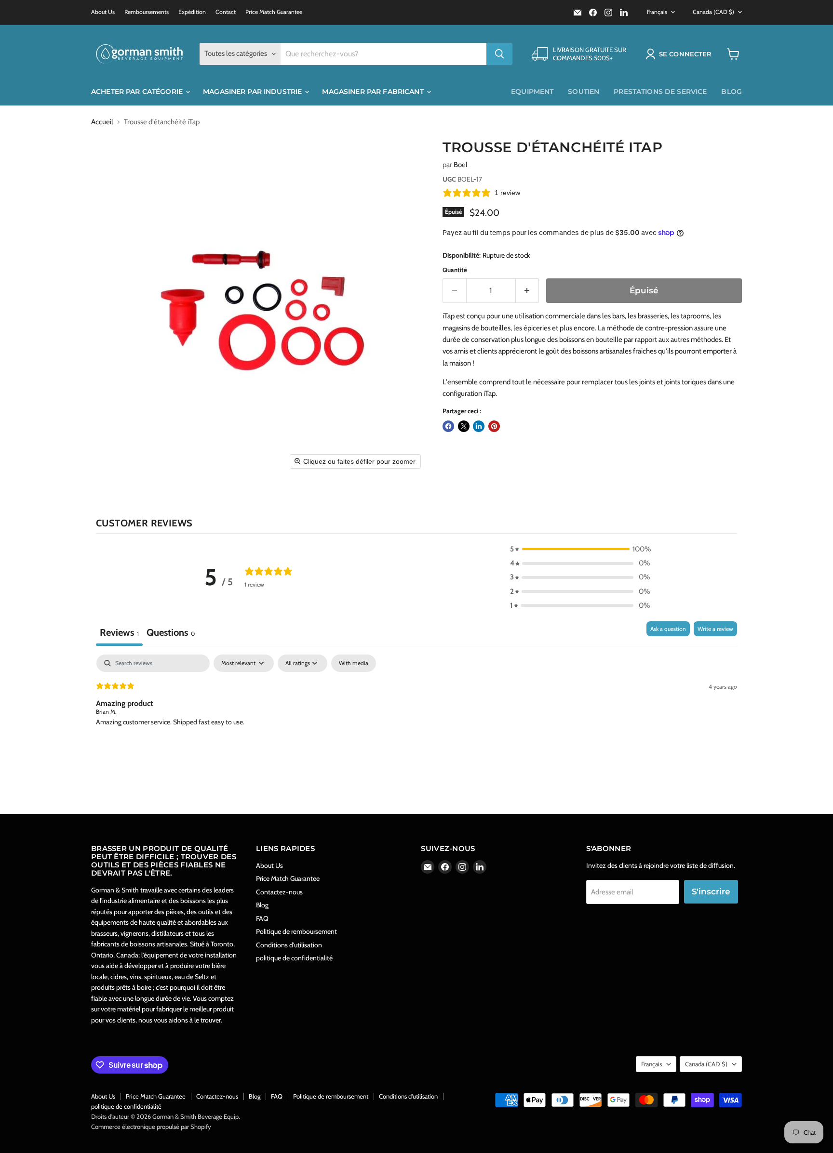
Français (657, 11)
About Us (103, 12)
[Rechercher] (499, 54)
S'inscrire (711, 891)
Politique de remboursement (296, 931)
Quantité (455, 270)
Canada (713, 11)
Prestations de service (660, 91)
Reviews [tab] (119, 632)
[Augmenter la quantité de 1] (527, 290)
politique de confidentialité (294, 958)
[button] (680, 54)
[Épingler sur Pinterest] (494, 426)
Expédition (192, 12)
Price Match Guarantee (273, 12)
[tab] (171, 633)
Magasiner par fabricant (373, 91)
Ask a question (668, 628)
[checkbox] (353, 663)
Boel (461, 164)
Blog (731, 91)
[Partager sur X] (464, 426)
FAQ (262, 918)
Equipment (532, 91)
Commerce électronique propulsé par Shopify (151, 1126)
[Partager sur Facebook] (448, 426)
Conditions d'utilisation (289, 945)
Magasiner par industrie (253, 91)
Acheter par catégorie (138, 91)
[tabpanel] (416, 716)
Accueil (102, 122)
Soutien (583, 91)
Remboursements (146, 12)
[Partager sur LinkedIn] (478, 426)
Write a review (715, 628)
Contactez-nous (279, 892)
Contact (225, 12)
